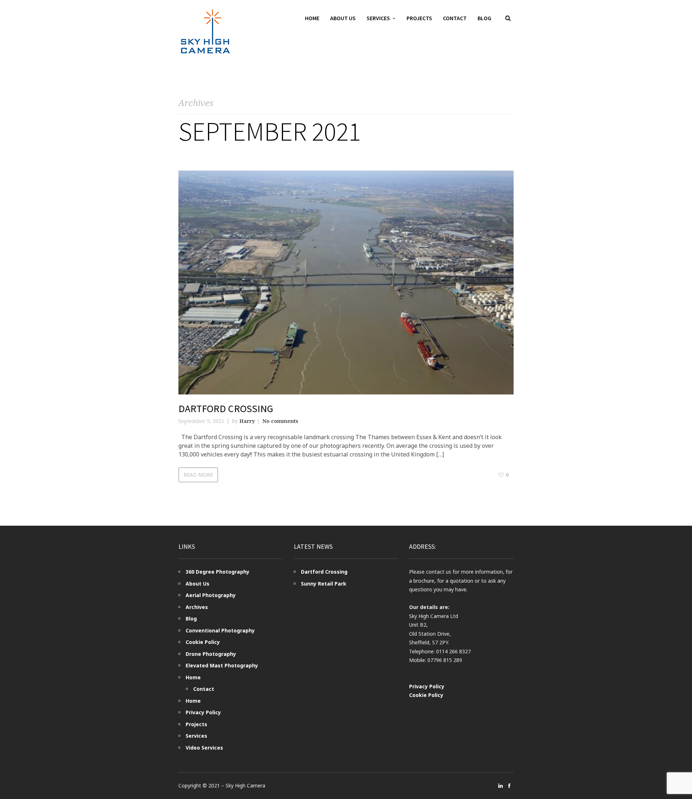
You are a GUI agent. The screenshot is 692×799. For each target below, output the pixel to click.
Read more (198, 474)
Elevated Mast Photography (222, 665)
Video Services (204, 747)
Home (312, 18)
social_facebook (509, 785)
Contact (455, 18)
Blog (484, 18)
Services (378, 18)
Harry (247, 421)
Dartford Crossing (225, 408)
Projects (419, 18)
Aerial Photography (211, 595)
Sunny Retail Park (323, 583)
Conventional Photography (220, 630)
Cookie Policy (203, 642)
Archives (197, 607)
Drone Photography (211, 653)
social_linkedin (500, 785)
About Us (343, 18)
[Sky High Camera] (205, 31)
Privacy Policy (203, 712)
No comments (280, 421)
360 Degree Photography (217, 571)
